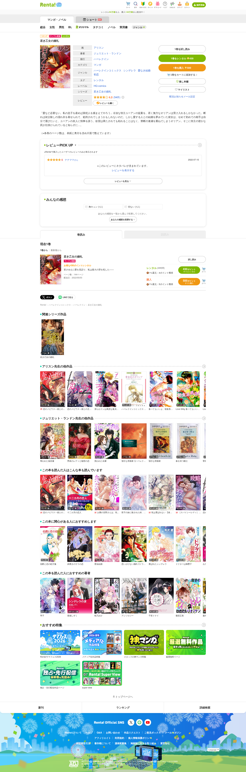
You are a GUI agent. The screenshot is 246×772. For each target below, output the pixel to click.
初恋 (96, 74)
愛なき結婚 (144, 70)
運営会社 (165, 743)
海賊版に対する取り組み (143, 743)
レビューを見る (122, 181)
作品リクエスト (132, 732)
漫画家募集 (121, 743)
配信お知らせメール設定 (182, 96)
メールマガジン (173, 732)
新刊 (41, 707)
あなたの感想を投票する (122, 219)
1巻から (44, 250)
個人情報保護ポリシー (140, 737)
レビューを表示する (123, 170)
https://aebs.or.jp (87, 766)
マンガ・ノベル (57, 19)
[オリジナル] (82, 27)
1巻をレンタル (182, 58)
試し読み (192, 259)
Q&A (99, 732)
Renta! (43, 304)
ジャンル (137, 27)
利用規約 (119, 737)
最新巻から (56, 250)
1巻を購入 (182, 67)
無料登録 (200, 4)
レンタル (99, 80)
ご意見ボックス (152, 732)
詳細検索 (205, 707)
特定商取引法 (83, 743)
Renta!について (73, 732)
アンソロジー (127, 615)
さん (71, 159)
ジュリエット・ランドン (107, 53)
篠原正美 (180, 615)
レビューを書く (107, 103)
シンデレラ (129, 70)
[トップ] (47, 5)
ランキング (123, 707)
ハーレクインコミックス (107, 70)
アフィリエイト (102, 737)
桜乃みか (98, 615)
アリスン (99, 47)
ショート (94, 19)
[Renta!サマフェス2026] (58, 5)
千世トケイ (154, 615)
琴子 (42, 615)
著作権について (102, 743)
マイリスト (184, 89)
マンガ (97, 64)
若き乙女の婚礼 (102, 91)
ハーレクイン (101, 59)
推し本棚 (183, 81)
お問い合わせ (113, 732)
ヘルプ (89, 732)
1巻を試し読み (182, 49)
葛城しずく (72, 615)
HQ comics (100, 85)
